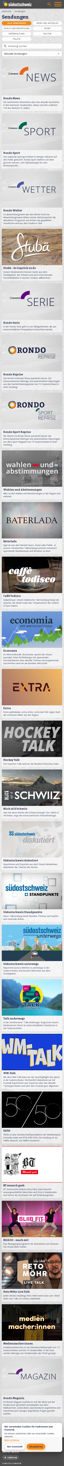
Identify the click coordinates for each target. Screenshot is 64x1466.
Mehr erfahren (11, 1440)
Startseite (6, 11)
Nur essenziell (14, 1446)
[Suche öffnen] (49, 4)
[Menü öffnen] (58, 4)
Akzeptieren (36, 1446)
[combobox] (32, 54)
